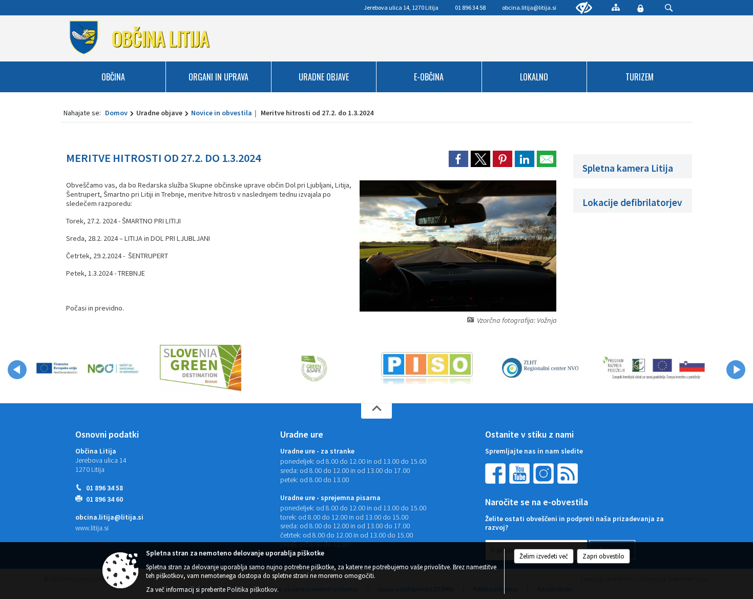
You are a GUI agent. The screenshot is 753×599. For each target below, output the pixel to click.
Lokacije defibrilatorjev (632, 202)
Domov (116, 112)
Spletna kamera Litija (627, 168)
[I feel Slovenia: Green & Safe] (314, 368)
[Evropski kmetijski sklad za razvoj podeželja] (653, 368)
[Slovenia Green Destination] (200, 368)
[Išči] (669, 8)
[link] (458, 159)
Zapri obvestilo (603, 556)
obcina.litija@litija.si (529, 7)
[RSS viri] (568, 473)
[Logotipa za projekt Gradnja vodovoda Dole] (87, 368)
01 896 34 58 (104, 488)
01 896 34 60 (104, 499)
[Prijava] (640, 8)
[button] (17, 369)
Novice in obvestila (221, 112)
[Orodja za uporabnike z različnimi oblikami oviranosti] (584, 8)
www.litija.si (92, 528)
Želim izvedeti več (543, 556)
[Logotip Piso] (427, 368)
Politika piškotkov (252, 589)
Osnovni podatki (107, 434)
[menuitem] (113, 76)
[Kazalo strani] (616, 7)
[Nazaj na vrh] (376, 411)
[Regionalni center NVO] (540, 368)
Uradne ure (301, 434)
